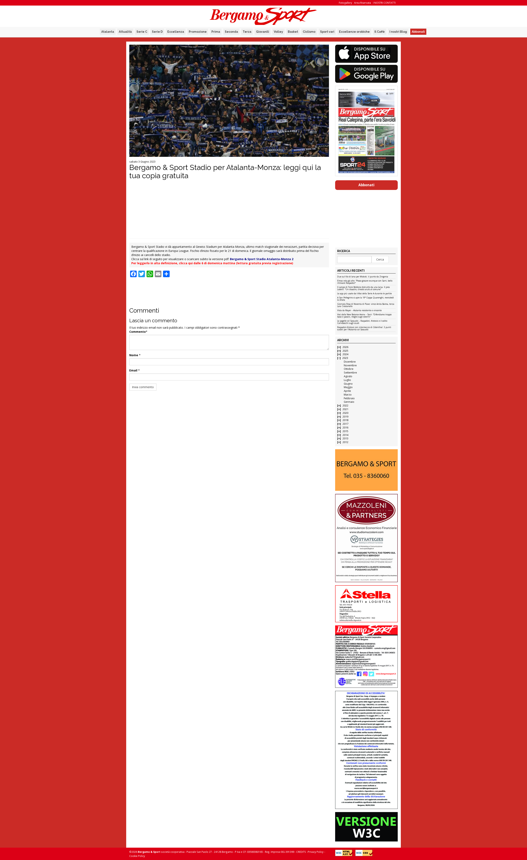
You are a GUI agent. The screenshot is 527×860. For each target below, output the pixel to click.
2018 (345, 420)
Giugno (348, 383)
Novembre (350, 365)
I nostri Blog (398, 31)
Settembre (350, 372)
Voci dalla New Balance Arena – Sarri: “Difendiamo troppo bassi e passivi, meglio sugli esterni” (364, 315)
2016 (345, 427)
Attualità (125, 31)
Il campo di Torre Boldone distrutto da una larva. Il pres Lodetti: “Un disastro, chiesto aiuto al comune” (363, 288)
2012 (345, 442)
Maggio (348, 387)
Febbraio (349, 398)
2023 (345, 358)
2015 (345, 431)
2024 (345, 354)
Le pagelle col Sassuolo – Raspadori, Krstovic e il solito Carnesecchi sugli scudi (362, 322)
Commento (137, 332)
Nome (133, 355)
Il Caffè (379, 31)
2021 (345, 409)
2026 (345, 347)
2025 (345, 351)
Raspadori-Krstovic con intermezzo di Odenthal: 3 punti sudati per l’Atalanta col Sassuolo (364, 328)
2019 (345, 416)
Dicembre (350, 361)
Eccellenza (175, 31)
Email (133, 370)
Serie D (157, 31)
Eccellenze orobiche (354, 31)
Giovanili (262, 31)
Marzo (348, 394)
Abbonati (418, 31)
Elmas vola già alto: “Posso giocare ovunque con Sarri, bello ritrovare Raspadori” (364, 282)
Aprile (347, 391)
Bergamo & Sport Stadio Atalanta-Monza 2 (261, 259)
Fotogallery (345, 3)
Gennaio (349, 402)
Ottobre (348, 369)
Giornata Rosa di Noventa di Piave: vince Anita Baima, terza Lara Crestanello (365, 305)
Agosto (348, 376)
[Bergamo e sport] (366, 470)
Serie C (141, 31)
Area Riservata (362, 3)
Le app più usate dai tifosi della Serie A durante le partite (364, 293)
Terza (247, 31)
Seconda (231, 31)
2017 (345, 424)
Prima (215, 31)
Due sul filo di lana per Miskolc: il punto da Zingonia (362, 277)
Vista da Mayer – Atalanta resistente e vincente (359, 310)
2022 (345, 405)
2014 (345, 435)
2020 (345, 413)
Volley (278, 31)
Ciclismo (309, 31)
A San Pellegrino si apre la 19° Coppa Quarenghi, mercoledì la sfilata (365, 299)
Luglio (347, 380)
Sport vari (327, 31)
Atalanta (107, 31)
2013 (345, 438)
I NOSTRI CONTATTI (384, 3)
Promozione (198, 31)
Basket (293, 31)
